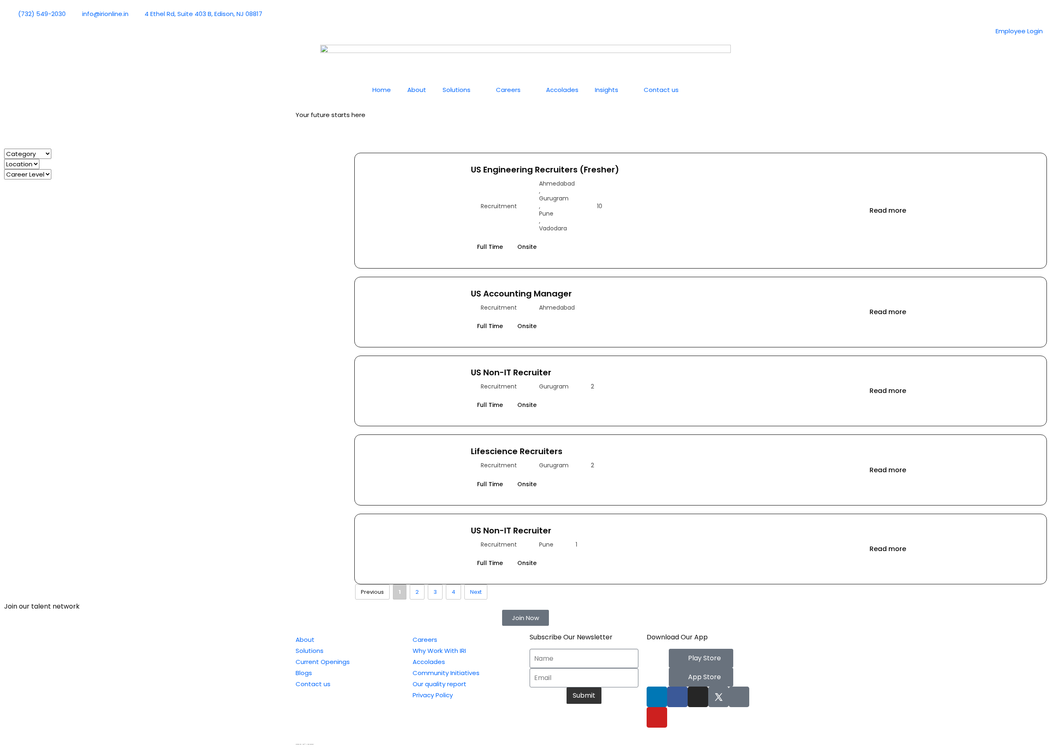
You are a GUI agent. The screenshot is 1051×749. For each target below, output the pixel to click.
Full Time (490, 247)
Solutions (456, 89)
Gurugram (554, 198)
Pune (546, 213)
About (416, 89)
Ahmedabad (557, 183)
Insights (606, 89)
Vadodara (553, 228)
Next (476, 592)
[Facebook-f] (677, 697)
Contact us (661, 89)
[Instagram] (698, 697)
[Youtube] (657, 717)
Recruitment (499, 206)
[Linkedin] (657, 697)
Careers (508, 89)
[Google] (739, 697)
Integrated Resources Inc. (319, 744)
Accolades (562, 89)
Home (381, 89)
